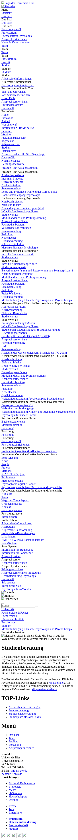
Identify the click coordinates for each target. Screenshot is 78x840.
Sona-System (9, 543)
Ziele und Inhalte (11, 204)
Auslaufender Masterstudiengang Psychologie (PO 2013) (34, 352)
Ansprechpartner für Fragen (24, 707)
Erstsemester (8, 150)
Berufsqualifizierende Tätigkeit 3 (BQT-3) (25, 336)
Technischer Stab (11, 585)
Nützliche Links (10, 160)
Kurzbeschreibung (11, 201)
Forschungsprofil (11, 29)
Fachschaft (7, 108)
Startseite (6, 12)
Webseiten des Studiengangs (17, 408)
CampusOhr (8, 157)
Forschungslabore (11, 510)
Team (4, 45)
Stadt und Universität (13, 91)
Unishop (14, 799)
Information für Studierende (17, 549)
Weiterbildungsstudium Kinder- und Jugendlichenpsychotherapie (38, 411)
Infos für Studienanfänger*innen (19, 211)
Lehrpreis (6, 131)
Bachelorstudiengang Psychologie (20, 194)
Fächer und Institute (12, 619)
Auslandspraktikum (12, 175)
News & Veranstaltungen (15, 42)
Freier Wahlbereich (12, 293)
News (4, 461)
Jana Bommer (56, 682)
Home (5, 114)
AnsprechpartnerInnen (14, 39)
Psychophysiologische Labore (18, 483)
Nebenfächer (8, 237)
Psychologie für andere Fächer (18, 415)
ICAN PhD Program (13, 474)
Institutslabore (9, 516)
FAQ (4, 346)
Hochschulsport (18, 796)
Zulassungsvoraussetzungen (17, 405)
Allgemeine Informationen (16, 78)
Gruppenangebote (11, 503)
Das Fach (6, 16)
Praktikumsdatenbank (13, 137)
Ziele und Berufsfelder (14, 313)
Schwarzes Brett (10, 144)
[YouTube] (14, 836)
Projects (6, 467)
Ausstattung (8, 526)
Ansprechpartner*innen (14, 101)
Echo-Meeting (9, 457)
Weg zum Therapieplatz (15, 500)
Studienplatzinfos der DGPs (25, 716)
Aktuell (5, 121)
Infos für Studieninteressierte (17, 254)
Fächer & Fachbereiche (22, 783)
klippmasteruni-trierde (44, 689)
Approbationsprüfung (13, 306)
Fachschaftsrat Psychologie (16, 35)
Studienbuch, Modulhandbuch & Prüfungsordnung (30, 329)
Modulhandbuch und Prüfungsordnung (23, 217)
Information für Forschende (17, 552)
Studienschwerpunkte (13, 267)
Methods (6, 470)
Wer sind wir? (9, 124)
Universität (7, 609)
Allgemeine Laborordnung (16, 529)
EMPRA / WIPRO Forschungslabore (22, 539)
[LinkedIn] (24, 836)
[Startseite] (17, 3)
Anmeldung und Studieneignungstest (22, 208)
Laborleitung (8, 536)
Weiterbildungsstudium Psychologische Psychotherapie (32, 398)
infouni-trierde (19, 770)
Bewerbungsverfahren (14, 332)
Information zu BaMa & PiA (17, 127)
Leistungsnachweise (12, 163)
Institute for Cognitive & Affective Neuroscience (29, 451)
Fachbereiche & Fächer (14, 612)
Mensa (12, 789)
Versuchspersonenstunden (16, 227)
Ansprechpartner (10, 556)
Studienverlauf (9, 214)
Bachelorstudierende (13, 421)
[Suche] (2, 603)
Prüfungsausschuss (12, 104)
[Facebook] (4, 836)
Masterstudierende (11, 424)
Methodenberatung (12, 480)
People (5, 464)
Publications (8, 477)
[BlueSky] (9, 836)
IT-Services (15, 793)
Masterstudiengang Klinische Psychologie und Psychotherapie (37, 300)
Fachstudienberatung (13, 224)
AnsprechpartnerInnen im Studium (21, 572)
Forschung (7, 428)
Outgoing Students (12, 181)
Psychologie (8, 622)
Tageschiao (7, 140)
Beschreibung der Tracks (15, 365)
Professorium (9, 32)
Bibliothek (15, 786)
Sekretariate (8, 582)
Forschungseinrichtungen (15, 444)
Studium (6, 65)
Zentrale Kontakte (11, 773)
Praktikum (7, 234)
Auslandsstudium (11, 185)
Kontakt (6, 506)
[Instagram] (19, 836)
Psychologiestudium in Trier (17, 85)
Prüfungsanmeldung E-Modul (18, 323)
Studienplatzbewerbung (22, 713)
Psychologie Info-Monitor (16, 589)
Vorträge (6, 134)
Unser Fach (8, 98)
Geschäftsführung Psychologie (18, 575)
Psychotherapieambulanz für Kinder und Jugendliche (31, 487)
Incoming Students (12, 178)
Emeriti (5, 62)
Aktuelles (6, 493)
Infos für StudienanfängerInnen (19, 263)
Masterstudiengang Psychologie (19, 247)
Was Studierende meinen (15, 95)
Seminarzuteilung (11, 188)
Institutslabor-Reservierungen (18, 533)
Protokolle (7, 118)
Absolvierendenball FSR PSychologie (23, 154)
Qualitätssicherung (12, 240)
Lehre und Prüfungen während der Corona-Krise (29, 191)
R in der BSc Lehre (12, 244)
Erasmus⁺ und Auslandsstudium (19, 167)
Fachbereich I (9, 615)
